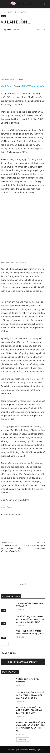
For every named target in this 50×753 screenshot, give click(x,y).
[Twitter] (18, 36)
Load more (22, 739)
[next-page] (7, 643)
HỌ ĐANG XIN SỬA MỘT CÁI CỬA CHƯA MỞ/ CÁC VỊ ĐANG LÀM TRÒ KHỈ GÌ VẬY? (29, 710)
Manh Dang (6, 507)
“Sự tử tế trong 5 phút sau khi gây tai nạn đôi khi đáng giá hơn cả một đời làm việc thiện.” (30, 619)
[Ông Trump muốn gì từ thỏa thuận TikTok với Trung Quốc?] (7, 634)
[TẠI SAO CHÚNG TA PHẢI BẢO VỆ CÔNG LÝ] (7, 607)
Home (3, 12)
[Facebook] (12, 36)
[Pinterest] (25, 36)
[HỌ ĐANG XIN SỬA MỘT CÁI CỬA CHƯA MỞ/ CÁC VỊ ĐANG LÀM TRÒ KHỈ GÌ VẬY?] (7, 711)
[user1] (2, 29)
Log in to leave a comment (23, 662)
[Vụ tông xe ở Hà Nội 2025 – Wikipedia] (7, 682)
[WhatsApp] (31, 36)
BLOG (10, 12)
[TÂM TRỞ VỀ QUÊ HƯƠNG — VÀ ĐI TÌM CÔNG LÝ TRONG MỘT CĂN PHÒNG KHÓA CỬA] (7, 696)
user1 (9, 29)
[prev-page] (2, 643)
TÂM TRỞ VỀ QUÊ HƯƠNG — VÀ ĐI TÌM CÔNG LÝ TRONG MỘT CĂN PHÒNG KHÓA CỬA (30, 695)
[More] (38, 36)
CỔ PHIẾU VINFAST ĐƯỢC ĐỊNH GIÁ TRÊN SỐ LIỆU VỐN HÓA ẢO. (11, 548)
